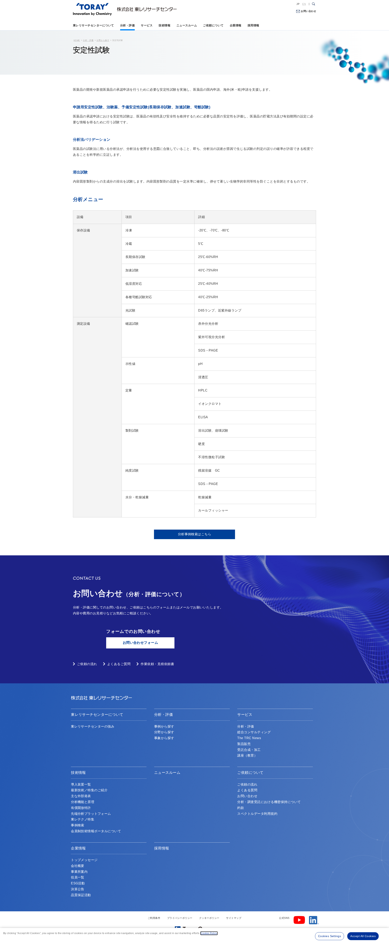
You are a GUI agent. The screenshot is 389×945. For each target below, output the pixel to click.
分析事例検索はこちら (194, 534)
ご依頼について (213, 25)
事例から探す (164, 726)
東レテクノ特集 (82, 819)
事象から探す (164, 738)
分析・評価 (127, 25)
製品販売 (244, 744)
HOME (77, 40)
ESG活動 (78, 883)
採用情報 (253, 25)
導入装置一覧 (81, 784)
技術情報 (164, 25)
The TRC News (249, 738)
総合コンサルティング (254, 732)
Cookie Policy (209, 933)
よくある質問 (247, 790)
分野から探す (102, 40)
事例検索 (77, 825)
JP (297, 4)
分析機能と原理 (82, 802)
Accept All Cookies (363, 936)
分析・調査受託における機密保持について (269, 802)
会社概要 (77, 866)
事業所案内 (79, 871)
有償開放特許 (81, 808)
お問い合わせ (308, 11)
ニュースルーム (186, 25)
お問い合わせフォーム (140, 643)
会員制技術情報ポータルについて (96, 831)
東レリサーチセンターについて (93, 25)
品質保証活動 (81, 895)
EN (304, 4)
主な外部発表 (81, 796)
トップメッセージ (84, 860)
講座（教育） (247, 755)
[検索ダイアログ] (313, 4)
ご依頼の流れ (87, 664)
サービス (147, 25)
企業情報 (236, 25)
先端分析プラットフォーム (91, 813)
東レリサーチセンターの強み (92, 726)
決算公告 (77, 889)
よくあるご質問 (118, 664)
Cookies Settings (329, 936)
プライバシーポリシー (179, 918)
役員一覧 (77, 877)
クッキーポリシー (209, 918)
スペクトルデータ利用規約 (257, 813)
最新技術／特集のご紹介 (89, 790)
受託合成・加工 (249, 749)
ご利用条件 (154, 918)
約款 (240, 808)
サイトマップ (233, 918)
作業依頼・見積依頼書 (157, 664)
